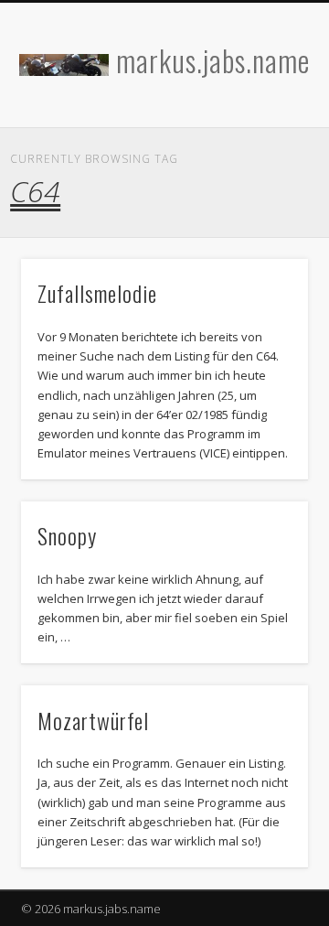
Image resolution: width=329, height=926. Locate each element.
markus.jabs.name (213, 59)
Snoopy (67, 535)
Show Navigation (265, 163)
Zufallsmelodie (97, 292)
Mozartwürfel (93, 720)
